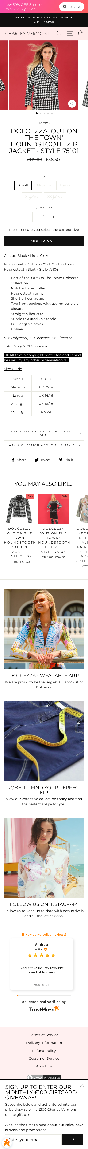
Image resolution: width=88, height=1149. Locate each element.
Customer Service (44, 1058)
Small (23, 185)
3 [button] (45, 114)
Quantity (44, 207)
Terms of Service (44, 1035)
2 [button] (41, 114)
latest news (53, 916)
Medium (44, 185)
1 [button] (37, 113)
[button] (22, 934)
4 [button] (48, 114)
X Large (31, 196)
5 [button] (52, 114)
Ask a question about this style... (44, 445)
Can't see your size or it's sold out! (44, 433)
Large (65, 185)
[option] (44, 20)
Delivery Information (44, 1043)
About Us (44, 1066)
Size (44, 176)
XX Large (55, 196)
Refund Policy (44, 1051)
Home (43, 123)
